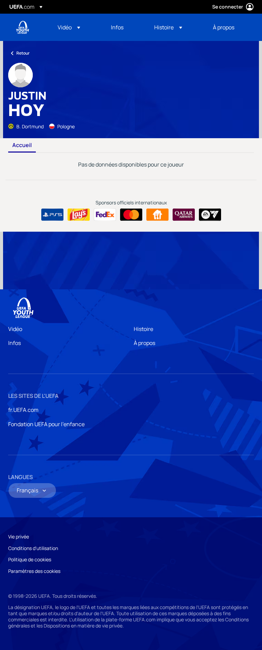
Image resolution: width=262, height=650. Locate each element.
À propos (144, 343)
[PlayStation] (52, 214)
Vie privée (18, 536)
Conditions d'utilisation (33, 548)
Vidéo (15, 329)
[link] (117, 27)
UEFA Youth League (22, 27)
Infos (14, 343)
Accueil (22, 145)
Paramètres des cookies (34, 571)
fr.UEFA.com (23, 410)
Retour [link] (23, 53)
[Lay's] (79, 214)
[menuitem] (75, 27)
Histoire (143, 329)
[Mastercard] (131, 214)
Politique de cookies (29, 559)
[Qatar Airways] (184, 214)
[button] (69, 27)
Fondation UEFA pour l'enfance (46, 424)
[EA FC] (210, 214)
